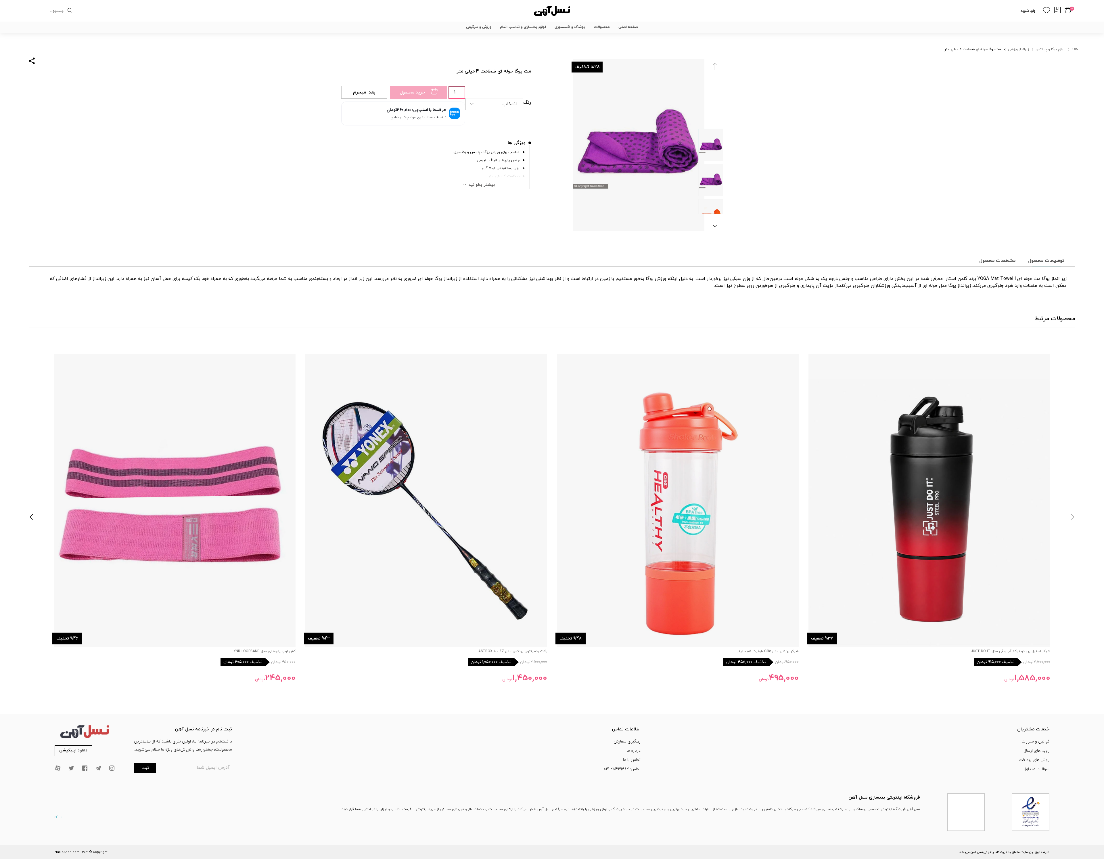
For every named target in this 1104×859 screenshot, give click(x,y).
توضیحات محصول (1046, 260)
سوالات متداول (1036, 769)
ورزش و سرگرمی (478, 27)
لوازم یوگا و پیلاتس (1050, 49)
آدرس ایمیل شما (213, 767)
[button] (716, 223)
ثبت (145, 768)
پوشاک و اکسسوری (570, 27)
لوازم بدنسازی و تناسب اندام (523, 27)
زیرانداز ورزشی (1018, 49)
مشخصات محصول (997, 260)
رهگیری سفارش (627, 741)
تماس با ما (632, 760)
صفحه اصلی (628, 27)
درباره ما (634, 750)
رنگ (527, 103)
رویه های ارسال (1036, 750)
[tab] (1046, 260)
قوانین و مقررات (1035, 741)
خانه (1075, 49)
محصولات (602, 27)
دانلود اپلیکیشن (73, 750)
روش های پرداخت (1034, 760)
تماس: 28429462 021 (622, 769)
